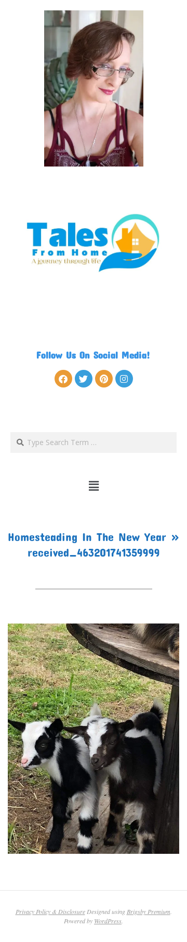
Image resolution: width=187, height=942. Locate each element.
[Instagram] (124, 378)
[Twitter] (83, 378)
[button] (94, 485)
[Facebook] (63, 378)
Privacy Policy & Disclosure (50, 911)
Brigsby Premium (148, 911)
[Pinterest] (104, 378)
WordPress (108, 921)
